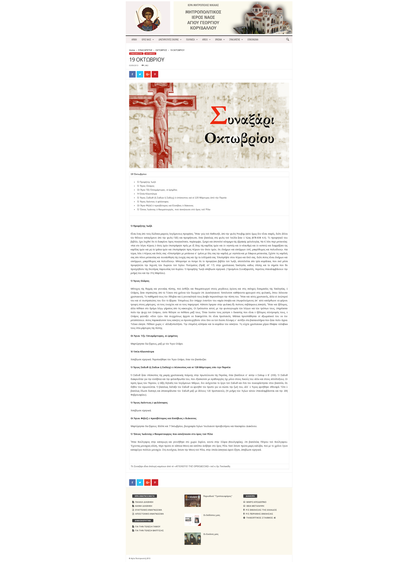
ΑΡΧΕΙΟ (205, 39)
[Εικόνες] (193, 539)
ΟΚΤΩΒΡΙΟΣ (161, 50)
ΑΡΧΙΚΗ (134, 39)
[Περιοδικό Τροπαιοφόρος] (193, 501)
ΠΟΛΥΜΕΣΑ (190, 39)
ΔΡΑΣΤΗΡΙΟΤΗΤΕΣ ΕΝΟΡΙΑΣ (169, 39)
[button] (287, 39)
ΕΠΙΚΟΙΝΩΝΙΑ (253, 39)
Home (132, 50)
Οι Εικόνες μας (210, 534)
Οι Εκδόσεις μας (211, 515)
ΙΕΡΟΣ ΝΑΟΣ (146, 39)
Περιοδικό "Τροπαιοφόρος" (217, 496)
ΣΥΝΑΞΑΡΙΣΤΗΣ (234, 39)
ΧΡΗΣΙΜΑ (218, 39)
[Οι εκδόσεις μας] (193, 520)
